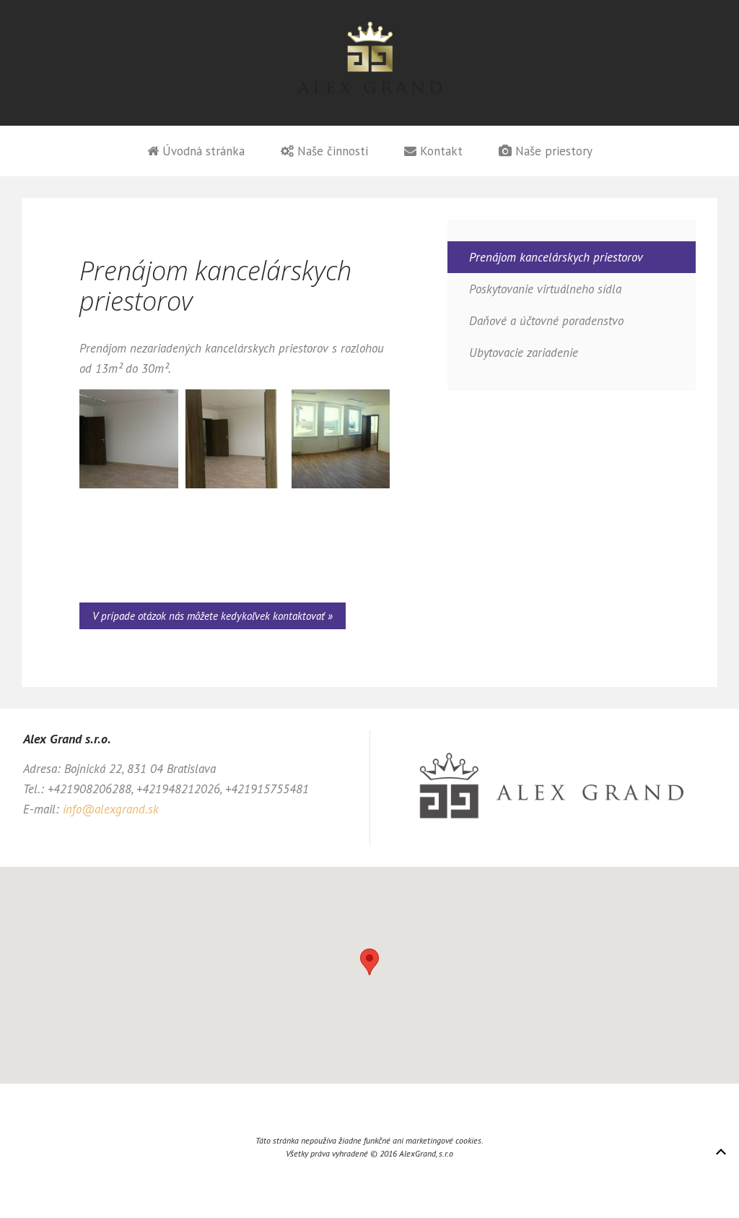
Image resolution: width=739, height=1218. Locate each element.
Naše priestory (552, 151)
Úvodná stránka (202, 151)
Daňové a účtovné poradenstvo (546, 321)
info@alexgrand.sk (111, 809)
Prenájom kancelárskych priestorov (556, 257)
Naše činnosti (331, 151)
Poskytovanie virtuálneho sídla (545, 289)
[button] (369, 962)
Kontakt (439, 151)
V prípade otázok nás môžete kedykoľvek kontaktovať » (212, 616)
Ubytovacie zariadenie (523, 352)
